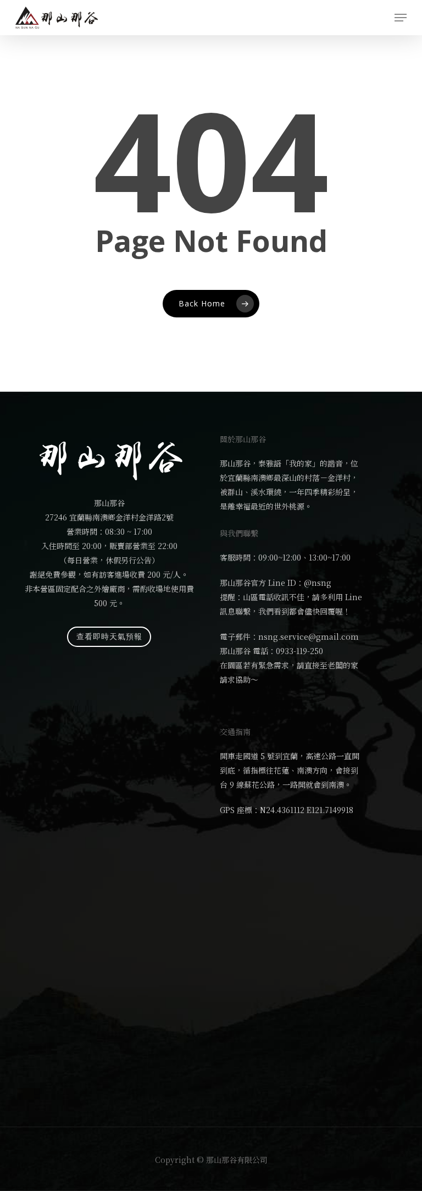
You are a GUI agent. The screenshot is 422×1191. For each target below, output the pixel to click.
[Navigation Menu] (401, 17)
